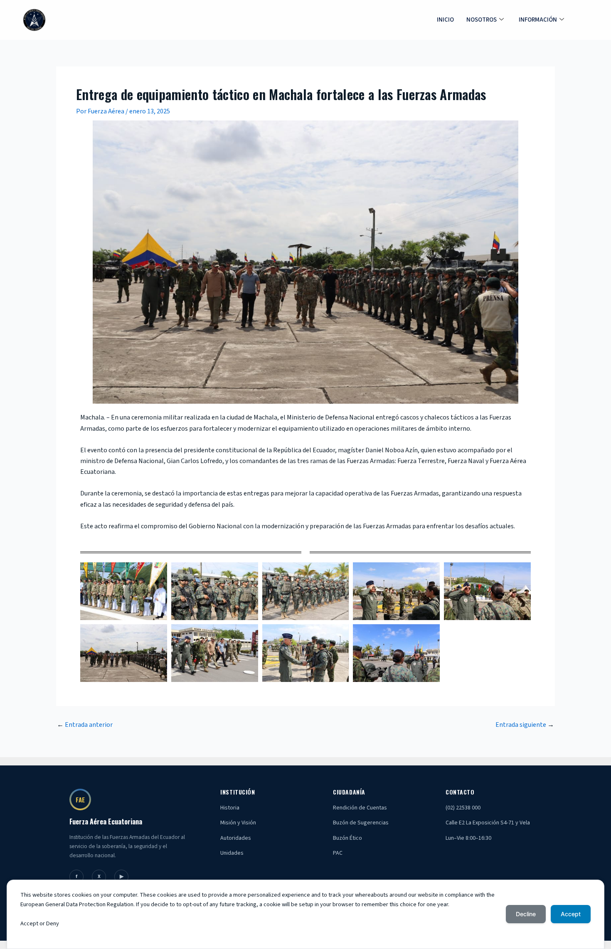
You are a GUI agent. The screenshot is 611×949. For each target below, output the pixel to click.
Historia (229, 808)
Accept (571, 913)
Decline (526, 913)
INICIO (445, 19)
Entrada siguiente (524, 724)
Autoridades (235, 838)
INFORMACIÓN (538, 19)
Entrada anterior (85, 724)
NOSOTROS (481, 19)
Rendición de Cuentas (360, 808)
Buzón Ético (347, 838)
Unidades (232, 853)
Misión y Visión (238, 823)
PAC (337, 853)
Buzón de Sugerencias (361, 823)
